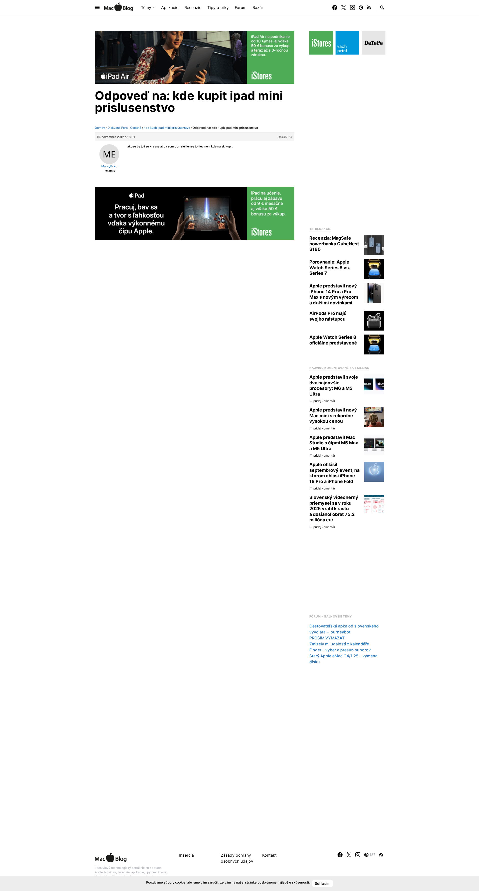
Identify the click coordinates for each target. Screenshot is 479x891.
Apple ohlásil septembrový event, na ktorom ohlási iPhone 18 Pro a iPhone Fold (334, 473)
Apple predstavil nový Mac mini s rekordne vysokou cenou (333, 415)
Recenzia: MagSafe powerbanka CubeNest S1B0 (334, 243)
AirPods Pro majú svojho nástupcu (328, 316)
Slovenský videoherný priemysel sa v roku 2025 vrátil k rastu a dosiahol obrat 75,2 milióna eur (333, 508)
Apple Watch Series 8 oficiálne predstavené (333, 340)
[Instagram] (352, 7)
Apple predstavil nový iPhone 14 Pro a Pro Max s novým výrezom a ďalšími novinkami (333, 294)
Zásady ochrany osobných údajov (237, 858)
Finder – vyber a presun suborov (340, 649)
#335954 (285, 137)
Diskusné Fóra (118, 128)
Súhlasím (322, 883)
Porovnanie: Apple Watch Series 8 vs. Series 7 (329, 267)
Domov (100, 128)
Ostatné (135, 128)
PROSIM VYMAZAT (327, 637)
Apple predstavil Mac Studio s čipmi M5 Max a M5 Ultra (333, 443)
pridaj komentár (324, 401)
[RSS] (369, 7)
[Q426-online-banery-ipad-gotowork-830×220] (194, 56)
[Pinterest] (361, 7)
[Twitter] (343, 7)
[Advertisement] (346, 139)
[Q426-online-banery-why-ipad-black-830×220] (194, 212)
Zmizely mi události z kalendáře (339, 643)
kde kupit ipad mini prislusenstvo (167, 128)
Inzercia (186, 855)
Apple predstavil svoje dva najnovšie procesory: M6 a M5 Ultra (333, 385)
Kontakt (269, 855)
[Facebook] (334, 7)
